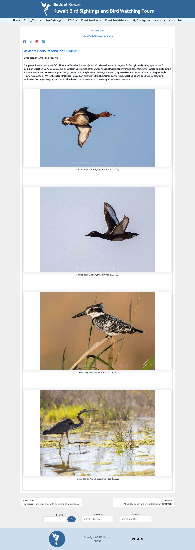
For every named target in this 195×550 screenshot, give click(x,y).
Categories (98, 514)
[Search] (71, 519)
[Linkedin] (43, 41)
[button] (40, 20)
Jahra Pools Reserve (92, 35)
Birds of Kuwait (67, 4)
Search (59, 514)
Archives (135, 514)
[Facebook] (24, 41)
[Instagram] (142, 539)
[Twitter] (30, 41)
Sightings (108, 35)
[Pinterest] (37, 41)
